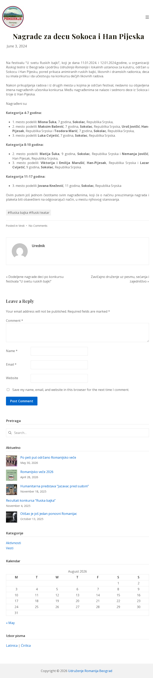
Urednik (38, 245)
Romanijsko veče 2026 (36, 472)
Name (12, 351)
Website (12, 378)
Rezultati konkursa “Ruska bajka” (31, 500)
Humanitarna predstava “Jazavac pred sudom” (54, 486)
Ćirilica (26, 645)
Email (11, 364)
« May (10, 623)
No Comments (38, 226)
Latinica (12, 645)
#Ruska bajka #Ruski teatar (28, 212)
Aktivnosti (13, 543)
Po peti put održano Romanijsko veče (48, 457)
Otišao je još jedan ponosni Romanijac (48, 513)
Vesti (22, 226)
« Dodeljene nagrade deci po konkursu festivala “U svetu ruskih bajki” (35, 279)
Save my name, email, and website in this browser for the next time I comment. (70, 390)
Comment (14, 320)
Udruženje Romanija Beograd (90, 671)
